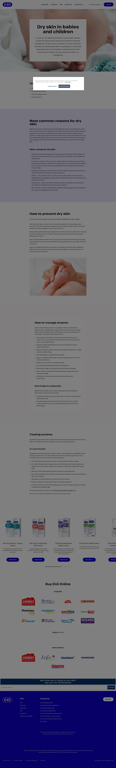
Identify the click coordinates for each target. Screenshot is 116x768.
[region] (58, 83)
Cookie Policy (68, 82)
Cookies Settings (52, 86)
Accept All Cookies (64, 86)
